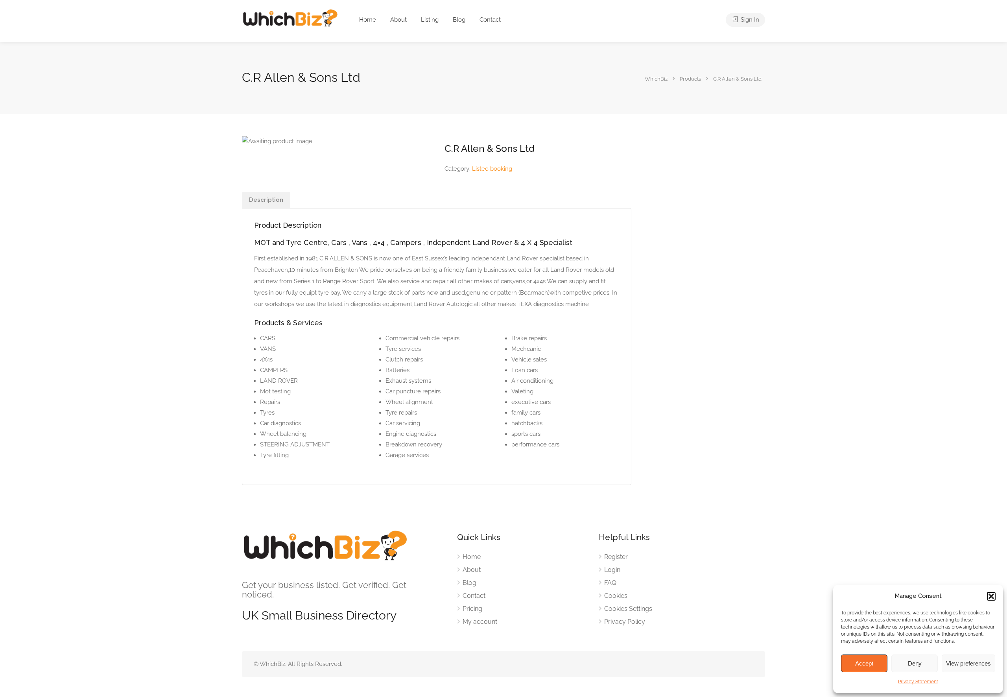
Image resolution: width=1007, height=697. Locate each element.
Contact (490, 19)
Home (367, 19)
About (398, 19)
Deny (915, 663)
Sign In (749, 19)
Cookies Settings (628, 608)
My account (480, 621)
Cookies (615, 595)
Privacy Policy (624, 621)
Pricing (472, 608)
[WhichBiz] (290, 17)
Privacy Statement (918, 681)
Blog (459, 19)
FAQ (610, 582)
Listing (430, 19)
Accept (864, 663)
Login (612, 569)
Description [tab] (266, 199)
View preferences (968, 663)
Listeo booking (492, 168)
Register (616, 557)
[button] (991, 596)
